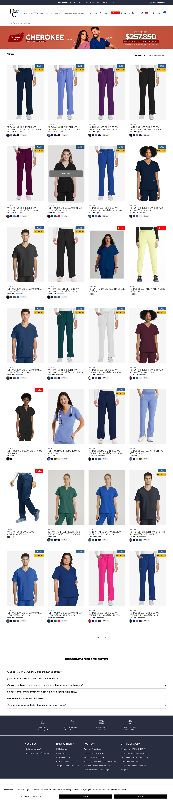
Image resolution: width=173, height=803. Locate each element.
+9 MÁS (64, 459)
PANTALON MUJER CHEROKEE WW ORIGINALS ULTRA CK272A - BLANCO (105, 371)
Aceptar (86, 796)
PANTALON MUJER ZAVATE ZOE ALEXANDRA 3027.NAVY (20, 533)
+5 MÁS (64, 216)
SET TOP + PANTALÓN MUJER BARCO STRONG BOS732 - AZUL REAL (105, 533)
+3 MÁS (64, 540)
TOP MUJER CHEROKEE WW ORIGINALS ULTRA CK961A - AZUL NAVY (146, 209)
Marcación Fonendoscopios (133, 765)
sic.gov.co (125, 770)
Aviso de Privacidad (92, 749)
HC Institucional (63, 757)
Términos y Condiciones (94, 757)
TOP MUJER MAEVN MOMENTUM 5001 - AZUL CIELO (65, 452)
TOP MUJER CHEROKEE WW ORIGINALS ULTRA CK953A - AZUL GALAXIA (65, 614)
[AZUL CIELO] (11, 135)
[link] (86, 37)
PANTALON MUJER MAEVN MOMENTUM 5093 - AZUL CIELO (146, 452)
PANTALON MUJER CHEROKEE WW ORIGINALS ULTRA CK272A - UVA (103, 128)
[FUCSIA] (58, 216)
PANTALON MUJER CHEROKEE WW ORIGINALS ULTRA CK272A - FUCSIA (104, 614)
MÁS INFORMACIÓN (118, 790)
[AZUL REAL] (90, 216)
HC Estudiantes (62, 749)
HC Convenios (62, 761)
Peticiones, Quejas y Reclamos (134, 757)
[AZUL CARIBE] (55, 216)
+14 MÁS (23, 135)
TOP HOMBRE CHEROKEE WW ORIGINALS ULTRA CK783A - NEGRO (25, 290)
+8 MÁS (64, 297)
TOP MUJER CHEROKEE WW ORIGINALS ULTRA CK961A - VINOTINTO (146, 371)
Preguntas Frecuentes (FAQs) (96, 770)
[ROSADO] (58, 459)
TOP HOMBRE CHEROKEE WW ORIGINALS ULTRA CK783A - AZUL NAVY (25, 371)
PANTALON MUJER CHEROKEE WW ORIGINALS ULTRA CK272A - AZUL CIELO (65, 128)
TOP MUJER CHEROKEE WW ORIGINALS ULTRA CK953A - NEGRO (65, 209)
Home (9, 23)
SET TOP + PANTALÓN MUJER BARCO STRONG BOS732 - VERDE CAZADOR (64, 533)
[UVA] (14, 135)
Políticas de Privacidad (94, 753)
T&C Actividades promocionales (98, 765)
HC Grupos (61, 753)
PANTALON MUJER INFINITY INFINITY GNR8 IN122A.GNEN (147, 290)
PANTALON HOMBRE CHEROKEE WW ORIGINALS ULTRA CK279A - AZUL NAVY (106, 452)
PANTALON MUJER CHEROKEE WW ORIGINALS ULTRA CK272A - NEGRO (145, 128)
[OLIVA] (55, 459)
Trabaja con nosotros (130, 761)
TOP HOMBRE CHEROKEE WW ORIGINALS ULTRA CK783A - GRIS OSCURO (147, 533)
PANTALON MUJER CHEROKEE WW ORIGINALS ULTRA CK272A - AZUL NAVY (24, 128)
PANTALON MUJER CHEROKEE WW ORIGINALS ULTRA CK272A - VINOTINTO (24, 209)
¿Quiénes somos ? (33, 749)
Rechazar (141, 796)
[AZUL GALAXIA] (52, 216)
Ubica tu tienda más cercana (38, 753)
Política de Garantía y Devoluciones (100, 761)
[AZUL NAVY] (8, 135)
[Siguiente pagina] (105, 637)
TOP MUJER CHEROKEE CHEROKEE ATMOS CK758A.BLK (25, 452)
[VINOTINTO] (8, 216)
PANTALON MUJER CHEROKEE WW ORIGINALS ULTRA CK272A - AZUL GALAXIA (144, 614)
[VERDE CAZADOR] (49, 540)
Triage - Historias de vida (67, 765)
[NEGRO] (17, 135)
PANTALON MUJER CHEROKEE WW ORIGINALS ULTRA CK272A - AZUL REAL (105, 209)
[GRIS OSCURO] (14, 297)
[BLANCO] (140, 216)
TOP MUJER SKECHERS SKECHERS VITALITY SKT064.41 (107, 290)
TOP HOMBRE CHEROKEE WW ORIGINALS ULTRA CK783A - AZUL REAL (25, 614)
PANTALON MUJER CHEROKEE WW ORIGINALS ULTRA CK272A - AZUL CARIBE (66, 371)
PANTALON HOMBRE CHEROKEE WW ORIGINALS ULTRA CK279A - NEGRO (63, 290)
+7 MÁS (146, 216)
